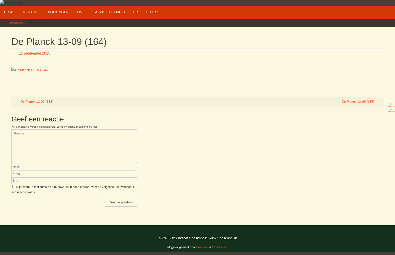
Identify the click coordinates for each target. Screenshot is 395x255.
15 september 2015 (34, 53)
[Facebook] (390, 110)
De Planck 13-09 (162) (36, 101)
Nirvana (203, 247)
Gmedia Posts (17, 22)
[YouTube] (390, 105)
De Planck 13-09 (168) (358, 101)
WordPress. (220, 247)
